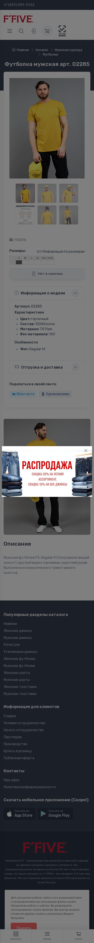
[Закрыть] (85, 450)
